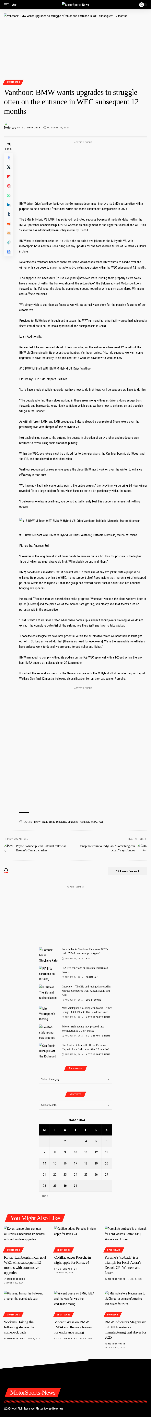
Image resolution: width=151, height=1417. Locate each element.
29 (54, 1186)
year (101, 821)
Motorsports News (98, 1017)
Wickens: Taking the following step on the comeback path (19, 1327)
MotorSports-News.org (50, 1408)
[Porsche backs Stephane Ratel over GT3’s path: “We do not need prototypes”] (49, 954)
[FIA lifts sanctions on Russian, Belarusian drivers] (49, 973)
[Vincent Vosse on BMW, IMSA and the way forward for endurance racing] (75, 1303)
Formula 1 (92, 977)
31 (75, 1186)
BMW (37, 821)
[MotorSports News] (75, 4)
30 (65, 1186)
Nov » (45, 1195)
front (52, 821)
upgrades (73, 821)
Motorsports (30, 127)
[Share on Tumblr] (8, 214)
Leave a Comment (129, 871)
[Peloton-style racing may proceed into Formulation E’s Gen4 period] (49, 1032)
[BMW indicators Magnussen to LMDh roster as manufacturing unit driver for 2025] (126, 1303)
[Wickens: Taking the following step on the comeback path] (25, 1303)
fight (45, 821)
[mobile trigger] (7, 4)
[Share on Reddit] (8, 223)
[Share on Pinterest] (8, 186)
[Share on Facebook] (8, 157)
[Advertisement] (83, 169)
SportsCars (13, 82)
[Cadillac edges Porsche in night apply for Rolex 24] (75, 1239)
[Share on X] (8, 167)
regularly (61, 821)
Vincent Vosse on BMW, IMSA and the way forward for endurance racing (73, 1327)
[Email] (8, 233)
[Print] (8, 251)
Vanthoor (84, 821)
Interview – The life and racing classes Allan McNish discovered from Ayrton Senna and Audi (86, 990)
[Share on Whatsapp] (8, 195)
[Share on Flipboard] (8, 176)
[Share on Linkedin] (8, 204)
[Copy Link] (8, 242)
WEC (94, 821)
